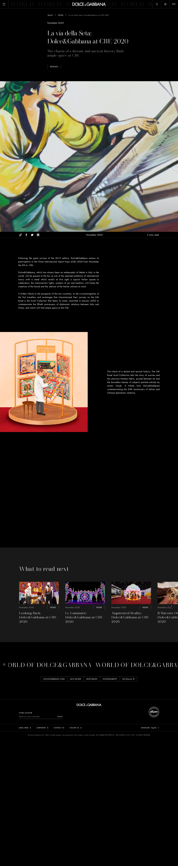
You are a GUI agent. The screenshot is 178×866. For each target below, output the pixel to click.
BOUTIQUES (92, 679)
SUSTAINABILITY (110, 679)
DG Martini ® (128, 679)
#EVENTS (54, 66)
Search (60, 716)
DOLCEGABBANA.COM (54, 679)
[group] (39, 603)
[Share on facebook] (26, 235)
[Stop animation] (4, 664)
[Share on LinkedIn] (38, 235)
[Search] (157, 4)
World (50, 15)
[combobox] (154, 727)
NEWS (60, 15)
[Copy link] (20, 235)
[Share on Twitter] (32, 235)
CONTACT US (59, 728)
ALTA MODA (75, 679)
